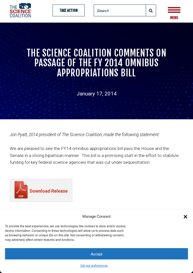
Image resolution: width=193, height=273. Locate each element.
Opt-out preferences (94, 265)
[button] (185, 216)
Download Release (49, 191)
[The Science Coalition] (22, 10)
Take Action (69, 10)
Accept (96, 253)
